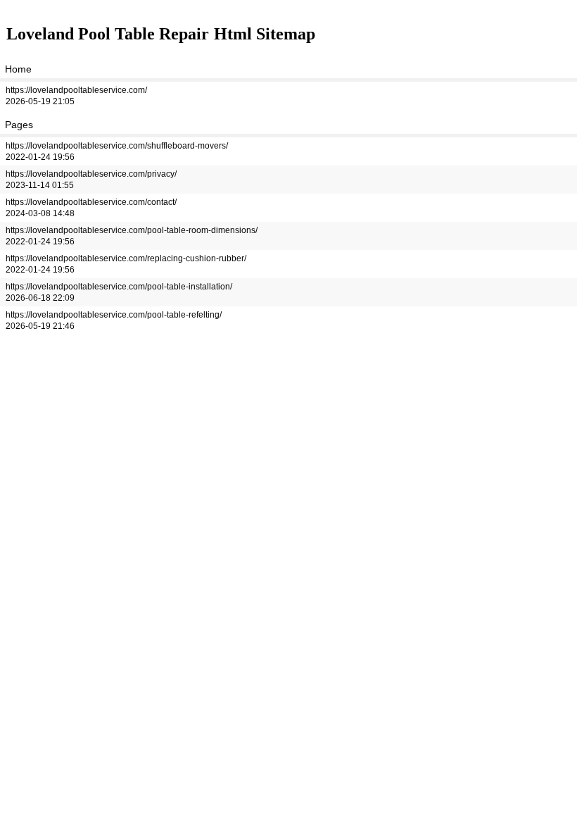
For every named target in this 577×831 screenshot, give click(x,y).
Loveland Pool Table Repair (107, 34)
